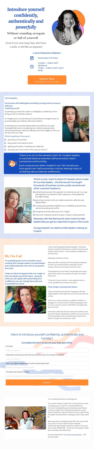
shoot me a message (74, 435)
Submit (47, 382)
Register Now (47, 79)
